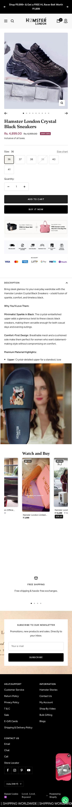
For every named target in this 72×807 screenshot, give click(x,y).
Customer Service (14, 689)
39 (42, 159)
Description (12, 283)
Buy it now (36, 209)
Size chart (62, 151)
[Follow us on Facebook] (7, 770)
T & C (7, 708)
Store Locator (11, 762)
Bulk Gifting (45, 714)
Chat (6, 750)
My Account (46, 702)
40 (53, 159)
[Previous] (5, 113)
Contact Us (45, 696)
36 (9, 159)
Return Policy (11, 696)
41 (9, 169)
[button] (36, 489)
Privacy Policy (11, 702)
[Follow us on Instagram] (14, 770)
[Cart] (58, 21)
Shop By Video (47, 708)
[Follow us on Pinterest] (21, 770)
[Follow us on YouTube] (28, 770)
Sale (6, 714)
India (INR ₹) (12, 784)
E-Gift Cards (11, 721)
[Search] (12, 21)
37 (20, 159)
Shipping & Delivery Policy (18, 727)
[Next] (66, 113)
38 (31, 159)
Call (6, 756)
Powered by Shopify (55, 795)
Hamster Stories (48, 689)
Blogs (42, 721)
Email (7, 744)
